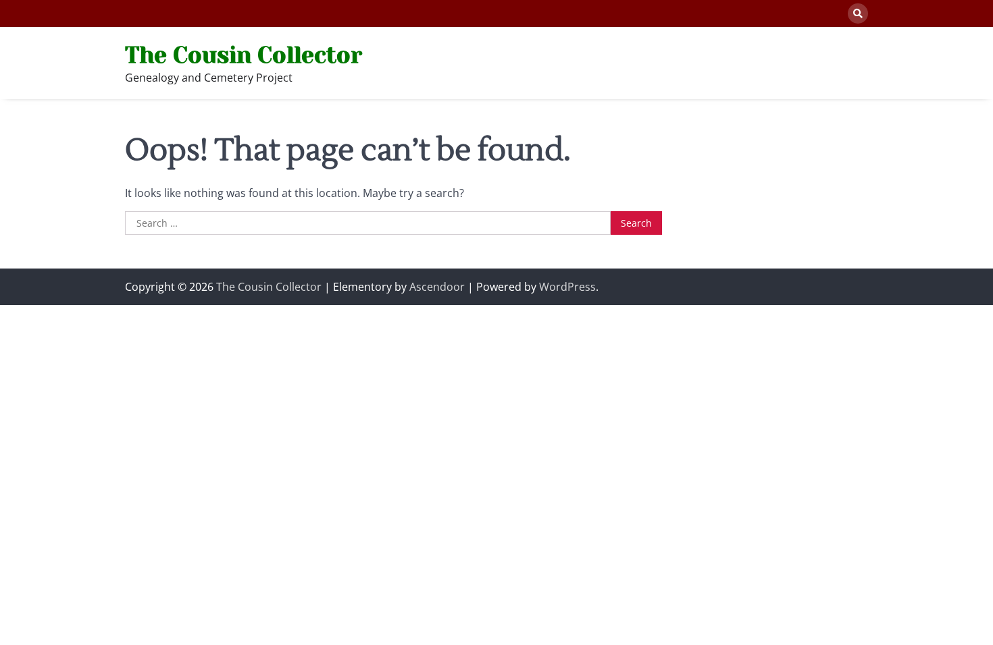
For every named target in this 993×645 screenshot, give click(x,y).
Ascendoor (437, 286)
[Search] (858, 13)
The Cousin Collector (243, 55)
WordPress (567, 286)
